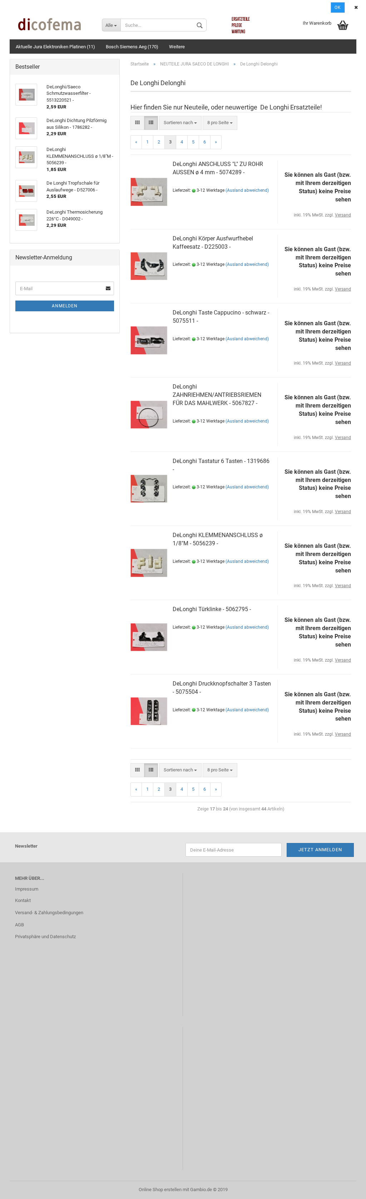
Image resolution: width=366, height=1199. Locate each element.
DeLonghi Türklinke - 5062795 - (212, 609)
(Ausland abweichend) (247, 190)
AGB (19, 924)
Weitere (177, 46)
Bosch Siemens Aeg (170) (132, 46)
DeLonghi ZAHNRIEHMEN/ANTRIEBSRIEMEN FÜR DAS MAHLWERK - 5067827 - (217, 394)
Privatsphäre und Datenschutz (45, 936)
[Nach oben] (346, 1188)
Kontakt (23, 900)
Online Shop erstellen (160, 1189)
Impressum (26, 889)
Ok (338, 7)
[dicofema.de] (53, 25)
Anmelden (65, 305)
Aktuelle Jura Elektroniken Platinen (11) (55, 46)
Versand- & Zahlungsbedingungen (49, 912)
